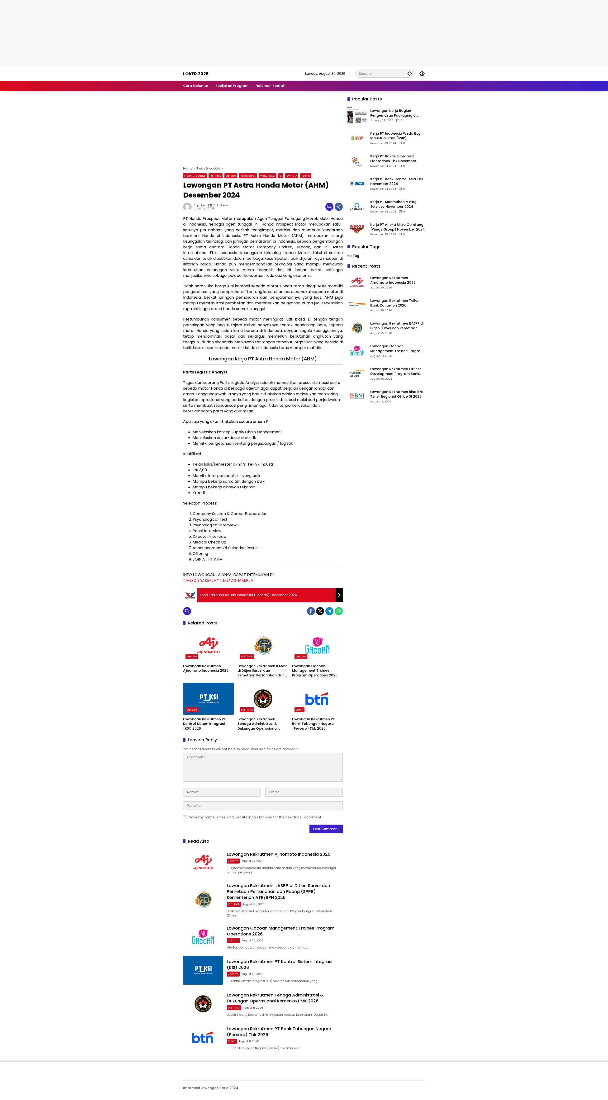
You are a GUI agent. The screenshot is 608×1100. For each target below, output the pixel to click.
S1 (281, 176)
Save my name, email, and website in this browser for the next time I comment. (255, 817)
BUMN (299, 710)
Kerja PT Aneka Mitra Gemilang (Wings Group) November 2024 (397, 227)
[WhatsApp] (339, 611)
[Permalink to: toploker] (188, 207)
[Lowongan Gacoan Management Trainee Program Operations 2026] (317, 645)
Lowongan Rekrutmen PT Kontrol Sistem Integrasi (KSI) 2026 (204, 724)
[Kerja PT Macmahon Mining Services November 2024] (356, 206)
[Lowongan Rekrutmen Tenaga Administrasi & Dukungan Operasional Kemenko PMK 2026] (263, 699)
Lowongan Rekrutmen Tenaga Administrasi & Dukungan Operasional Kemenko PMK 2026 (258, 724)
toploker (199, 205)
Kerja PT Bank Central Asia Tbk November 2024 (396, 181)
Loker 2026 (196, 74)
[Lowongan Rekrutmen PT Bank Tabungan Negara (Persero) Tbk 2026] (317, 699)
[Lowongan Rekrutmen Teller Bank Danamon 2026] (356, 305)
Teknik (305, 176)
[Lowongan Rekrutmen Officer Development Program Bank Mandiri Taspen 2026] (356, 373)
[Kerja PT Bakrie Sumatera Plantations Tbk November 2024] (356, 160)
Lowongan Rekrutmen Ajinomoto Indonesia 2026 (205, 668)
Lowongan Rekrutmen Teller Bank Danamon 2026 (394, 303)
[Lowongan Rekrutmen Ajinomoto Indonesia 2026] (208, 645)
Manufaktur (267, 176)
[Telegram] (329, 611)
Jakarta (231, 176)
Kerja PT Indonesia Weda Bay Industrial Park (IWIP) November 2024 (395, 136)
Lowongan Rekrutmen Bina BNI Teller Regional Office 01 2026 (396, 394)
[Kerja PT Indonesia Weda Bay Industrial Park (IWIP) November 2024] (356, 137)
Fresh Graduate (194, 176)
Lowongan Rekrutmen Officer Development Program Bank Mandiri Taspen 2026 (395, 371)
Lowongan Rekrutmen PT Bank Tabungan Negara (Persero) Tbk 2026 (313, 724)
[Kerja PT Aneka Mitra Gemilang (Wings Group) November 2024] (356, 229)
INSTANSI (247, 656)
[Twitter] (320, 611)
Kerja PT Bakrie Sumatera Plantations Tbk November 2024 (393, 158)
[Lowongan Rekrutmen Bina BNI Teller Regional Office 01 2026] (356, 396)
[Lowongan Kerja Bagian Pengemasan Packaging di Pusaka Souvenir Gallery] (356, 115)
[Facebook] (311, 611)
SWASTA (291, 176)
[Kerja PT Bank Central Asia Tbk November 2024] (356, 183)
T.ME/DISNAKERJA (199, 580)
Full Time (215, 176)
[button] (409, 73)
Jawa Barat (248, 176)
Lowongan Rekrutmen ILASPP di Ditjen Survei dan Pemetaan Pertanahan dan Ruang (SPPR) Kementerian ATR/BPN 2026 (262, 671)
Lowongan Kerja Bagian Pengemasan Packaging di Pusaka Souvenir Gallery (393, 113)
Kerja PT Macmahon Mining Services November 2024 (393, 204)
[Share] (339, 207)
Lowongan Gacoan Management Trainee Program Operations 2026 (314, 671)
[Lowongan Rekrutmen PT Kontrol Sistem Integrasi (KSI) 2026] (208, 699)
